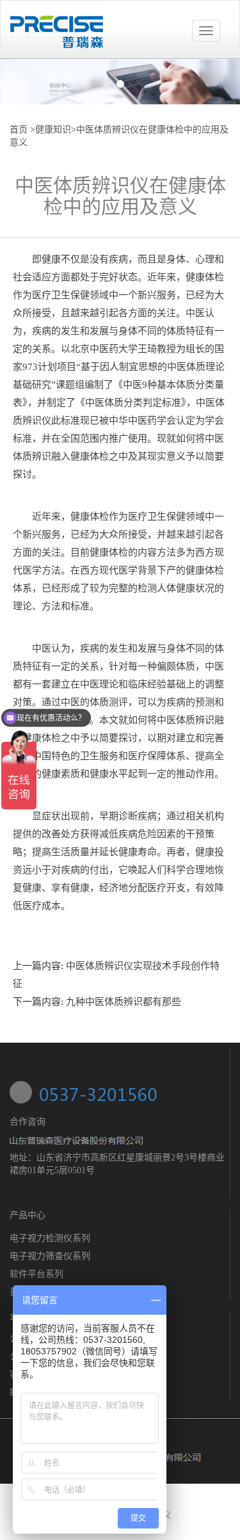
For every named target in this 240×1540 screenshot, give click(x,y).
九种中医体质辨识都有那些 (123, 1002)
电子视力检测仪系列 (50, 1238)
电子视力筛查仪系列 (50, 1256)
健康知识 (53, 129)
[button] (18, 82)
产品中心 (27, 1215)
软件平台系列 (36, 1274)
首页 (19, 129)
